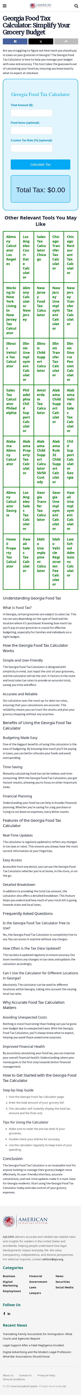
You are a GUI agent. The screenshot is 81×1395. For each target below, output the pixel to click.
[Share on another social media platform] (66, 41)
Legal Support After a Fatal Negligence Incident (33, 1345)
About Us (8, 1375)
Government (38, 1281)
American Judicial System (24, 1386)
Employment (12, 1291)
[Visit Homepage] (40, 5)
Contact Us (25, 1375)
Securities (63, 1281)
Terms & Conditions (14, 1379)
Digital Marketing (10, 1283)
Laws (32, 1287)
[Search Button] (76, 5)
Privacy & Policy (46, 1375)
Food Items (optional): (25, 122)
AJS (64, 1386)
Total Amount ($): (22, 105)
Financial (35, 1276)
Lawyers (35, 1293)
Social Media (64, 1287)
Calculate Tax (40, 164)
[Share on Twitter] (40, 41)
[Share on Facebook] (15, 41)
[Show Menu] (4, 5)
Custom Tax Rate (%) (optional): (32, 140)
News (59, 1276)
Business (9, 1276)
